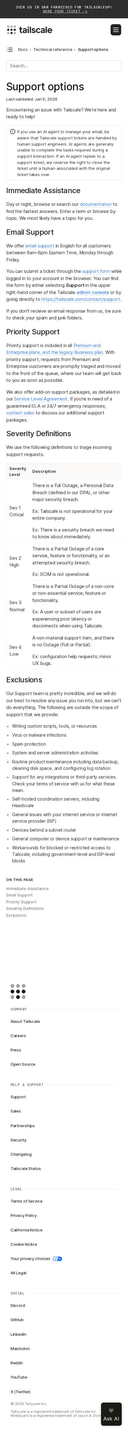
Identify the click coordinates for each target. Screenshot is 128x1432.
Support (18, 1096)
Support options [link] (93, 49)
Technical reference (52, 49)
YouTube (19, 1377)
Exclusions (16, 915)
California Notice (27, 1229)
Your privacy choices (30, 1258)
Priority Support (21, 901)
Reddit (17, 1362)
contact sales (20, 413)
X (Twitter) (21, 1391)
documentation (96, 204)
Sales (16, 1111)
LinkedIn (18, 1334)
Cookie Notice (24, 1244)
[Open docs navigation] (9, 49)
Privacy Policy (24, 1215)
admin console (92, 292)
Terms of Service (27, 1201)
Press (16, 1049)
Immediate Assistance (27, 888)
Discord (18, 1305)
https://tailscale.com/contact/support (80, 299)
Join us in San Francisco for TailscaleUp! (64, 9)
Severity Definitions (24, 908)
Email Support (19, 894)
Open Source (23, 1064)
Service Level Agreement (40, 399)
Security (18, 1139)
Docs (23, 49)
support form (96, 271)
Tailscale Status (26, 1168)
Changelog (21, 1154)
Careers (18, 1035)
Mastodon (20, 1348)
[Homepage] (28, 991)
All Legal (18, 1272)
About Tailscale (25, 1021)
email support (39, 246)
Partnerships (23, 1125)
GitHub (17, 1319)
